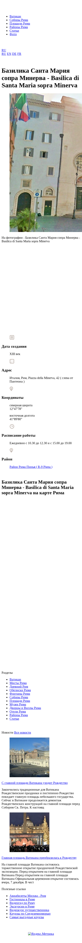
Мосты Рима (18, 683)
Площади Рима (20, 23)
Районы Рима (19, 27)
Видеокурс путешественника (29, 910)
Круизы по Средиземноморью (30, 913)
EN (9, 53)
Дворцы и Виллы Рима (25, 708)
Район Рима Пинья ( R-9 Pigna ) (31, 467)
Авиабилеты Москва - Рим (28, 895)
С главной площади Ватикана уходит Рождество (35, 783)
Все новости (22, 732)
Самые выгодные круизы (27, 917)
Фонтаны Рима (20, 693)
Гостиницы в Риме (22, 899)
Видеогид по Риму (22, 903)
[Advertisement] (41, 287)
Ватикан (15, 16)
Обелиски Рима (20, 690)
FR (19, 53)
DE (14, 53)
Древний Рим (19, 686)
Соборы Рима (19, 20)
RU (4, 50)
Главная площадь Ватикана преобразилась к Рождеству (39, 857)
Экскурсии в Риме (22, 906)
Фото (13, 34)
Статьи (14, 30)
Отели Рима (18, 711)
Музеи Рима (18, 704)
